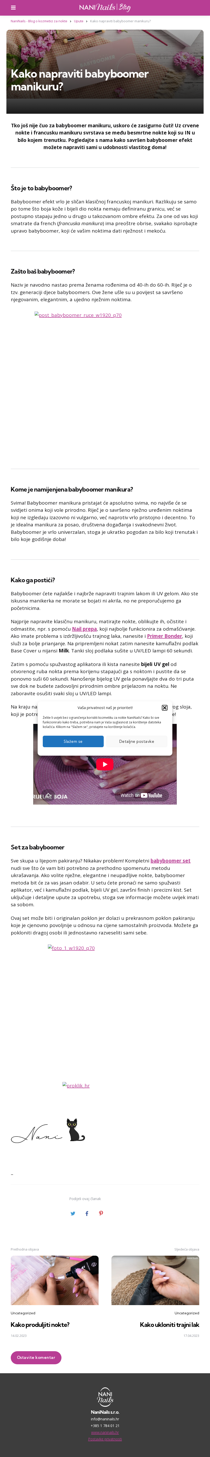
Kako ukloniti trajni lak (169, 1324)
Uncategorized (23, 1313)
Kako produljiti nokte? (40, 1324)
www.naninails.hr (105, 1432)
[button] (164, 707)
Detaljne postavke (136, 741)
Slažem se (73, 741)
